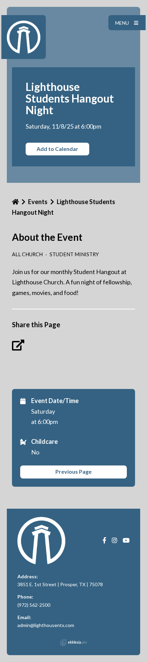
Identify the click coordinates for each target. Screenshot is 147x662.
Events (38, 201)
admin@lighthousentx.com (45, 625)
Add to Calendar (57, 148)
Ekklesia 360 (73, 642)
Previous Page (73, 471)
